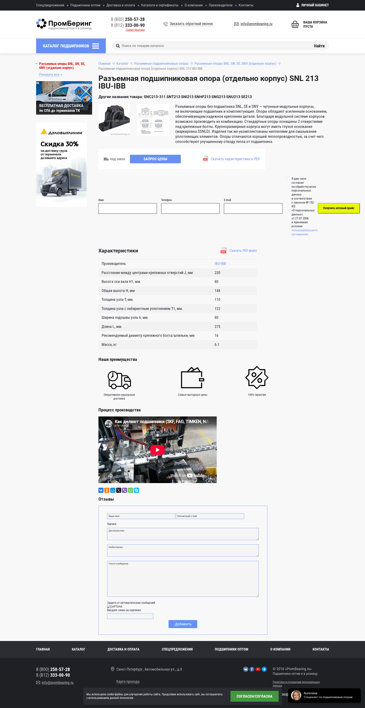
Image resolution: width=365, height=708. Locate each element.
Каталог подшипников (66, 45)
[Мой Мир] (112, 490)
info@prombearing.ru (256, 24)
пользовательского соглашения (304, 232)
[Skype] (136, 490)
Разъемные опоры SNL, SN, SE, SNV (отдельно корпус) (62, 66)
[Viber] (124, 490)
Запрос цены (155, 159)
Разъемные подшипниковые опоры (161, 63)
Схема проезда (135, 29)
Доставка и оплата (120, 5)
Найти (319, 45)
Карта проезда (128, 681)
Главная (104, 63)
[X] (118, 490)
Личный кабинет (315, 5)
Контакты (246, 5)
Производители (221, 5)
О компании (194, 5)
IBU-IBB (220, 263)
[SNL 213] (114, 120)
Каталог (122, 63)
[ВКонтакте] (101, 490)
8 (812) (128, 25)
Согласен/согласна (254, 696)
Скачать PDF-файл (243, 250)
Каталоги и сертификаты (159, 5)
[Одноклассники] (106, 490)
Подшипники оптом (85, 5)
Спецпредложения (50, 5)
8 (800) (128, 19)
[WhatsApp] (130, 490)
